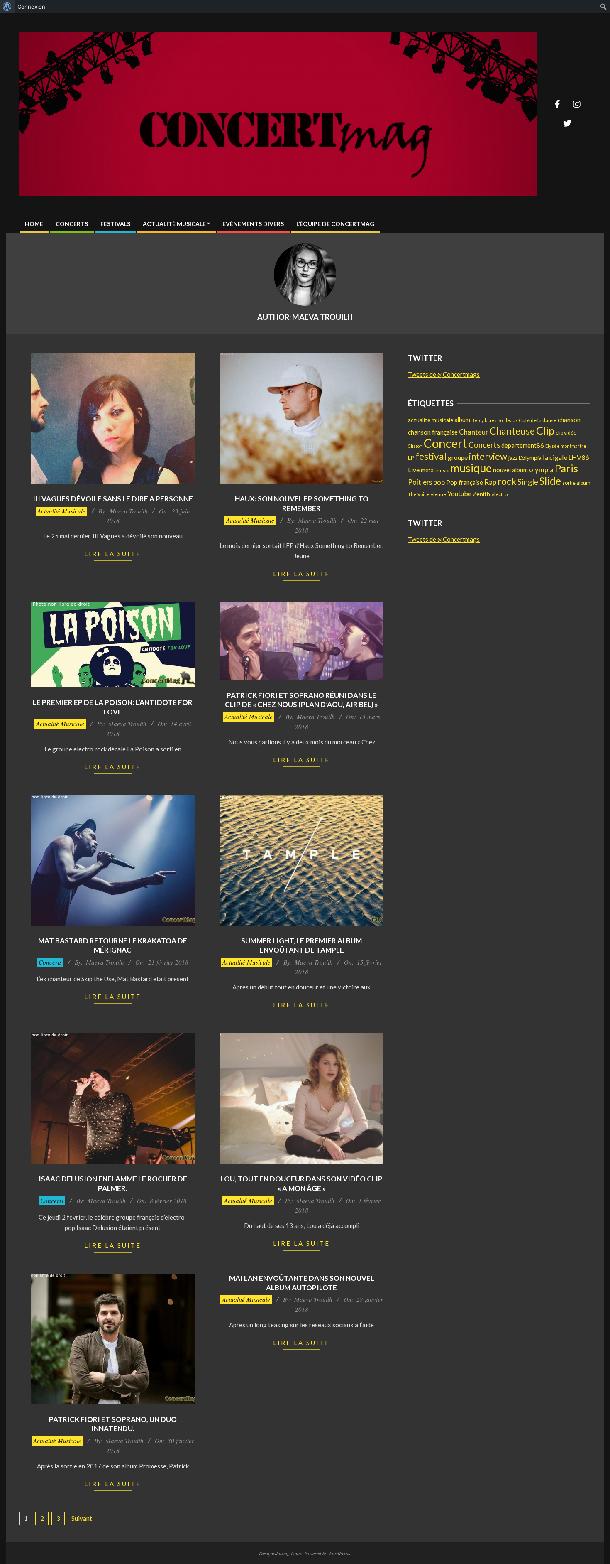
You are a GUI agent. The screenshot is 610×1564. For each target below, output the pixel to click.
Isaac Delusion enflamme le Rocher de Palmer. (113, 1183)
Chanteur (473, 431)
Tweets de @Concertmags (444, 374)
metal (428, 470)
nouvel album (510, 470)
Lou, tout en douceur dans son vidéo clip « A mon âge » (302, 1183)
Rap (490, 482)
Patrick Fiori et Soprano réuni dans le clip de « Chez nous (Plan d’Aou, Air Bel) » (301, 700)
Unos (296, 1553)
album (462, 419)
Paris (566, 468)
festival (431, 456)
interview (488, 456)
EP (411, 457)
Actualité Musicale (61, 511)
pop (439, 482)
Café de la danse (537, 420)
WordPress (339, 1553)
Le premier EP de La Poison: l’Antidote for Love (113, 707)
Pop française (464, 482)
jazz (512, 457)
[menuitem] (7, 6)
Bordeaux (507, 420)
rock (507, 481)
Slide (550, 481)
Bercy (477, 420)
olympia (541, 470)
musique (471, 468)
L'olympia (530, 457)
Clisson (415, 446)
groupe (458, 457)
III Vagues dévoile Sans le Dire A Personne (113, 498)
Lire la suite (112, 553)
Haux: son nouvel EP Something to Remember (301, 503)
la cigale (555, 457)
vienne (438, 494)
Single (527, 481)
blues (490, 420)
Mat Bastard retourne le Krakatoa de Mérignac (112, 945)
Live (414, 470)
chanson (569, 419)
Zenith (481, 493)
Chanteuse (512, 431)
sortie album (576, 483)
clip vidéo (566, 433)
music (442, 470)
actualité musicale (430, 420)
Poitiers (420, 482)
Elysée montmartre (565, 446)
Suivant (81, 1518)
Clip (545, 430)
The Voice (418, 494)
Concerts (50, 962)
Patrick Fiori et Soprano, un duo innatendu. (113, 1424)
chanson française (433, 432)
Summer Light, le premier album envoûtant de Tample (301, 945)
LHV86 (579, 457)
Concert (445, 443)
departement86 (522, 445)
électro (499, 494)
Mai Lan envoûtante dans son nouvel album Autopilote (301, 1283)
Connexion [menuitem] (31, 6)
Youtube (459, 493)
